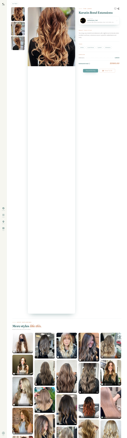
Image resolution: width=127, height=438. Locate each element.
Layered (99, 47)
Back (16, 4)
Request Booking (90, 71)
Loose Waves (90, 47)
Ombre (82, 47)
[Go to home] (3, 4)
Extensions (107, 47)
